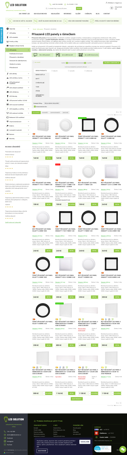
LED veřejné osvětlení (16, 88)
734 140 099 (11, 431)
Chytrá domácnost (15, 122)
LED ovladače (13, 37)
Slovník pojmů (77, 428)
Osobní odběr (37, 430)
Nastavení (42, 451)
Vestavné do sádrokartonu (18, 61)
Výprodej (12, 29)
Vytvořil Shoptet (10, 452)
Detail (49, 158)
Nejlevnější (36, 112)
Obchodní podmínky (39, 434)
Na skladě (37, 62)
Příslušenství (14, 67)
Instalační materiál (15, 130)
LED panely (12, 50)
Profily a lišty (13, 41)
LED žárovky (13, 96)
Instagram (10, 441)
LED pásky (12, 33)
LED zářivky (13, 74)
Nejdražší (45, 112)
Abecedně (65, 112)
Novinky (12, 138)
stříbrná (89, 70)
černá (72, 70)
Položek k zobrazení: (111, 62)
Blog (97, 14)
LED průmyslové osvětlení (14, 83)
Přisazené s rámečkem (17, 57)
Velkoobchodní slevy (59, 436)
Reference (67, 14)
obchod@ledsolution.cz (14, 435)
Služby (78, 14)
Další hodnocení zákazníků (13, 222)
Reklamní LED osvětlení (16, 117)
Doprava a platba (38, 432)
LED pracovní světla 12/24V (18, 100)
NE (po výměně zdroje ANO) (51, 103)
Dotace (55, 434)
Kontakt (107, 14)
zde (38, 446)
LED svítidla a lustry (15, 78)
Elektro (11, 126)
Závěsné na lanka (15, 64)
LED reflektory (14, 92)
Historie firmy (57, 428)
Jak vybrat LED (24, 14)
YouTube (9, 445)
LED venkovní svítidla (16, 113)
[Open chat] (122, 449)
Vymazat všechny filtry (41, 106)
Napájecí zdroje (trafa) (16, 46)
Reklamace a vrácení (39, 436)
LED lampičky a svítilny (16, 109)
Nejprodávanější (55, 112)
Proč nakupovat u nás (59, 430)
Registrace (118, 3)
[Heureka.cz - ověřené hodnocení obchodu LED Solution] (102, 449)
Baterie (11, 134)
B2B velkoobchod (40, 14)
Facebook (10, 438)
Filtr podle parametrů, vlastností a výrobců (76, 67)
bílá (55, 70)
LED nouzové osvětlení (16, 105)
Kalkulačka (55, 14)
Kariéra (55, 432)
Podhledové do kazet (16, 54)
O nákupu (88, 14)
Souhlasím (85, 442)
